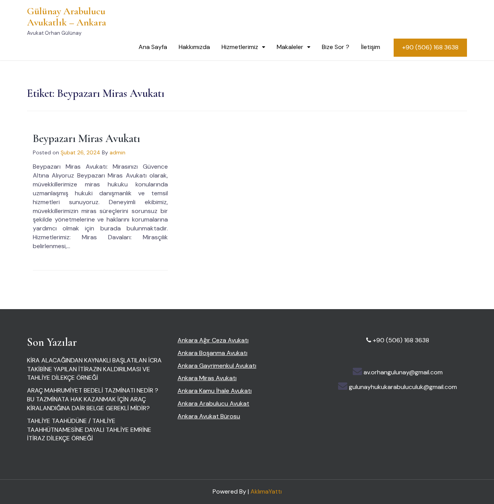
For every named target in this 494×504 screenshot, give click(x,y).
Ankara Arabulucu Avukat (213, 403)
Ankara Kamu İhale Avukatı (215, 391)
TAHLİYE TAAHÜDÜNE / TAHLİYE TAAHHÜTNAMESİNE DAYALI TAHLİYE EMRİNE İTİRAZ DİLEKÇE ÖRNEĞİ (89, 430)
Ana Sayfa (153, 47)
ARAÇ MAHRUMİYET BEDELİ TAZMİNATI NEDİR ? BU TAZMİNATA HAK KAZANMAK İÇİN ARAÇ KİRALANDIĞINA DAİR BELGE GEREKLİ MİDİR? (92, 399)
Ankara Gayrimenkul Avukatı (217, 366)
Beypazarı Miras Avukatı (86, 138)
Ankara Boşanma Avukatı (212, 353)
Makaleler (290, 47)
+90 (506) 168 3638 (430, 47)
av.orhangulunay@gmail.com (403, 372)
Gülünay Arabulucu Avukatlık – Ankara (66, 16)
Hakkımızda (194, 47)
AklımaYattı (266, 491)
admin (117, 152)
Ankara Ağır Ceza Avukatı (213, 340)
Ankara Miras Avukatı (207, 378)
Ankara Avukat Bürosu (209, 416)
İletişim (370, 47)
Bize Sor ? (335, 47)
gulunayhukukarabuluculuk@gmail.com (403, 387)
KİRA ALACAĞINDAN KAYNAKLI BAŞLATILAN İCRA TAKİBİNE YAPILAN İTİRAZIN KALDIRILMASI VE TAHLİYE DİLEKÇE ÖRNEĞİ (94, 369)
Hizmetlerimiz (240, 47)
